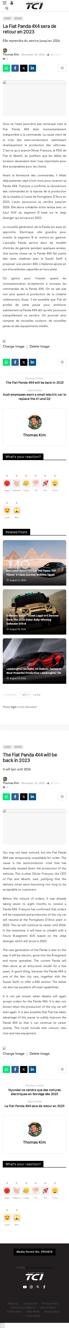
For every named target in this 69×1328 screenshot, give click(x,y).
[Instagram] (31, 1287)
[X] (38, 1287)
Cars (7, 19)
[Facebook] (44, 1287)
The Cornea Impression (39, 1267)
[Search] (7, 8)
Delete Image (39, 346)
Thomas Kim (11, 54)
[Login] (12, 3)
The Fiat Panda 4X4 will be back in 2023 (30, 757)
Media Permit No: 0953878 (35, 1252)
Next (25, 695)
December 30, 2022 (33, 54)
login (14, 707)
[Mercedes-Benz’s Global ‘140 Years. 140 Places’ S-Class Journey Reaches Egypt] (34, 563)
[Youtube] (25, 1287)
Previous (11, 695)
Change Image (13, 346)
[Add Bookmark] (62, 68)
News (18, 19)
